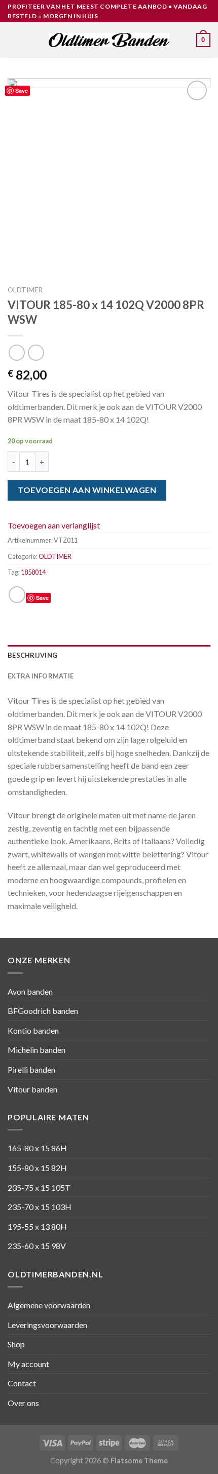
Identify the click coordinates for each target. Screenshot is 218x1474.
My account (28, 1364)
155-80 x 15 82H (37, 1168)
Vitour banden (32, 1089)
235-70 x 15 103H (39, 1207)
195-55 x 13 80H (37, 1226)
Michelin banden (36, 1049)
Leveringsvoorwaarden (47, 1325)
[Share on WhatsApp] (17, 594)
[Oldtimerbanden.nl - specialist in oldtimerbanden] (109, 40)
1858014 (33, 572)
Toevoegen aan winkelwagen (87, 490)
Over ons (23, 1403)
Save (21, 90)
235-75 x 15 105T (39, 1187)
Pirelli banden (31, 1069)
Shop (16, 1344)
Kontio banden (33, 1030)
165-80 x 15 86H (37, 1148)
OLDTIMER (25, 290)
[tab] (109, 655)
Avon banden (30, 991)
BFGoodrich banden (43, 1010)
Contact (22, 1383)
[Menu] (14, 39)
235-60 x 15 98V (37, 1246)
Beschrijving (32, 655)
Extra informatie (41, 676)
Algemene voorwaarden (49, 1305)
